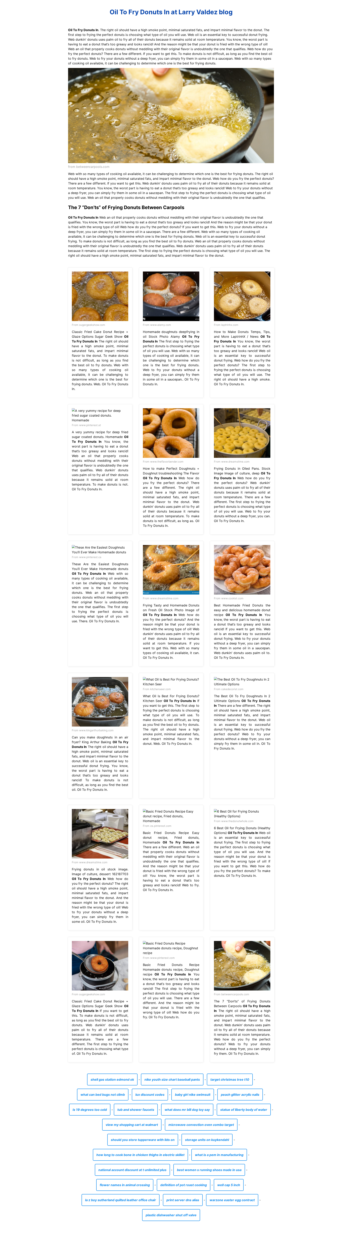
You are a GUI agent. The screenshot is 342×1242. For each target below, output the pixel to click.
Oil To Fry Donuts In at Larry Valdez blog (171, 12)
